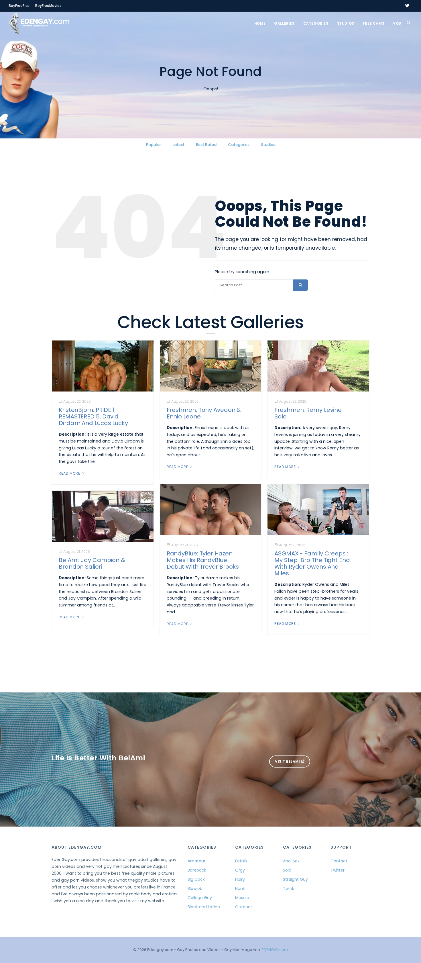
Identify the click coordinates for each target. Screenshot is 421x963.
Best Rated (206, 144)
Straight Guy (295, 879)
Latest (178, 144)
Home (259, 23)
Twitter (337, 870)
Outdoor (243, 907)
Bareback (197, 870)
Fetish (241, 861)
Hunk (240, 888)
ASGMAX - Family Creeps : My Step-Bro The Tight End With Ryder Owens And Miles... (312, 563)
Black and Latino (204, 907)
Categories (315, 23)
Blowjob (195, 888)
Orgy (240, 870)
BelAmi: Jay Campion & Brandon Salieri (92, 563)
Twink (288, 888)
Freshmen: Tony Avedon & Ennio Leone (204, 413)
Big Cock (196, 879)
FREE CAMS (373, 23)
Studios (345, 23)
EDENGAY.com (275, 949)
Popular (153, 144)
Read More (70, 473)
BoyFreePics (19, 5)
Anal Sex (291, 861)
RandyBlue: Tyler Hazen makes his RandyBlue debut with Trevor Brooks (203, 560)
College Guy (200, 898)
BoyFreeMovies (48, 5)
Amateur (196, 861)
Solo (287, 870)
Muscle (242, 898)
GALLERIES (284, 23)
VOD (397, 23)
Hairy (240, 879)
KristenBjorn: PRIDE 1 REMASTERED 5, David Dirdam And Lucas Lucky (93, 416)
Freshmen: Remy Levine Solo (308, 413)
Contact (338, 861)
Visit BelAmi (288, 761)
